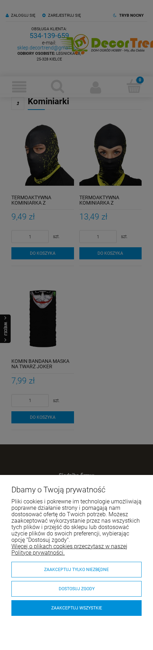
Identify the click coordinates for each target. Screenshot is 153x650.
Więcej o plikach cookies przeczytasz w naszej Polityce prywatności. (69, 549)
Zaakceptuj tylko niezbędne (76, 569)
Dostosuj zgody (77, 588)
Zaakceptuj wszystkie (76, 608)
